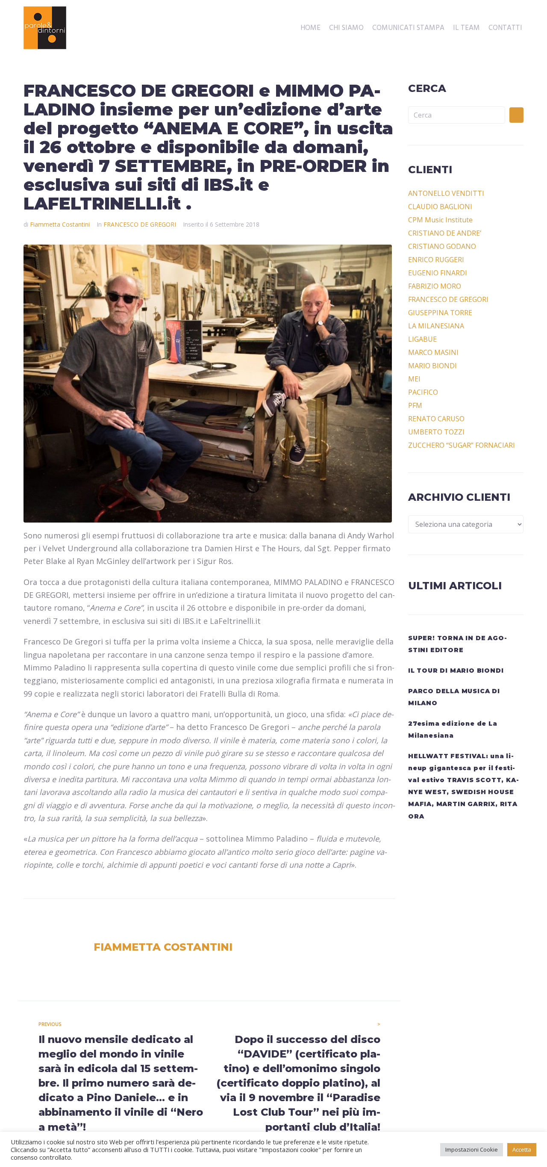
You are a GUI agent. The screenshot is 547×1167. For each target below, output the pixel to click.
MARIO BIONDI (432, 365)
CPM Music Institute (440, 220)
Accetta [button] (521, 1149)
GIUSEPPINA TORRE (440, 312)
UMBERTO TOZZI (436, 432)
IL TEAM (466, 28)
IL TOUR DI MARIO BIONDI (455, 670)
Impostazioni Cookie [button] (471, 1149)
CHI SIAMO (346, 28)
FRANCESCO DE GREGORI (139, 224)
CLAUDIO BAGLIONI (440, 206)
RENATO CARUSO (436, 418)
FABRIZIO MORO (434, 286)
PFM (415, 405)
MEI (414, 379)
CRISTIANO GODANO (442, 246)
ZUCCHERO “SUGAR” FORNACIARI (461, 445)
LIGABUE (422, 339)
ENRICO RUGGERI (436, 259)
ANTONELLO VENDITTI (446, 193)
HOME (310, 28)
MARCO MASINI (433, 352)
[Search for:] (456, 115)
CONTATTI (505, 28)
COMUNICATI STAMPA (408, 28)
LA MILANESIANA (436, 326)
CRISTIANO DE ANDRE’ (444, 233)
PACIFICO (423, 392)
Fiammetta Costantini (60, 224)
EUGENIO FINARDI (437, 273)
